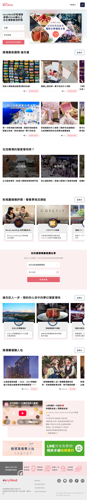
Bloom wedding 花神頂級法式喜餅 (17, 236)
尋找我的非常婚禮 (13, 42)
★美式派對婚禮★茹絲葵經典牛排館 (51, 334)
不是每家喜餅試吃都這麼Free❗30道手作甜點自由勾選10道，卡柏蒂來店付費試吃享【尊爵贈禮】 (51, 236)
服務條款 (38, 480)
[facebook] (76, 481)
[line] (64, 481)
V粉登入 (73, 5)
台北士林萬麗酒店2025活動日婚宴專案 (17, 334)
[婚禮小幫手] (64, 448)
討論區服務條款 (40, 488)
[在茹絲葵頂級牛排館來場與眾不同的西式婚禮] (56, 28)
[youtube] (58, 481)
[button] (76, 40)
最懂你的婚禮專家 (41, 491)
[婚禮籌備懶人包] (22, 448)
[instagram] (70, 481)
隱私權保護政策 (40, 484)
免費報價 (43, 279)
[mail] (81, 481)
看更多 (79, 52)
